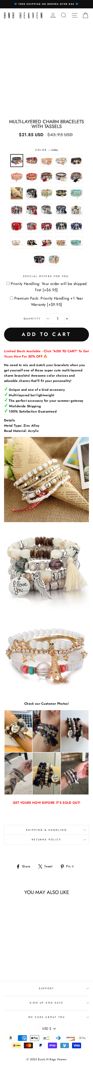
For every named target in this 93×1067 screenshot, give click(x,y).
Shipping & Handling (46, 830)
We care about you (46, 1017)
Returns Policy (46, 839)
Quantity (32, 318)
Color (46, 150)
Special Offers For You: (46, 276)
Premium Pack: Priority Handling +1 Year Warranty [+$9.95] (48, 301)
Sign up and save (46, 1003)
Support (46, 988)
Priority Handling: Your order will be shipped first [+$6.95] (49, 287)
